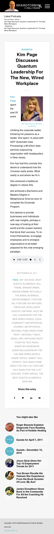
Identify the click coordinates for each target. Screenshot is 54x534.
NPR (21, 338)
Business (27, 49)
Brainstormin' (31, 287)
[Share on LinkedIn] (31, 398)
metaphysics (32, 326)
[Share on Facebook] (14, 398)
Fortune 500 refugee (29, 303)
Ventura (27, 381)
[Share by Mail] (40, 398)
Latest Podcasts (12, 16)
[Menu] (46, 6)
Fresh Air (19, 307)
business (33, 295)
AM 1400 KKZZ (27, 279)
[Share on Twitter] (23, 398)
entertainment (21, 299)
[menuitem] (39, 6)
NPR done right (33, 338)
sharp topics (19, 358)
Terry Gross (30, 373)
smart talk (35, 358)
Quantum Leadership (26, 346)
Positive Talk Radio (27, 342)
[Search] (39, 6)
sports (16, 361)
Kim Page (27, 311)
